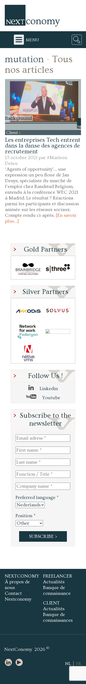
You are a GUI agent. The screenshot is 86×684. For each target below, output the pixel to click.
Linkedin (48, 388)
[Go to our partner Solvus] (58, 311)
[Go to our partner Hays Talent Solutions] (58, 332)
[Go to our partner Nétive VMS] (28, 352)
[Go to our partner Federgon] (28, 332)
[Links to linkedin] (9, 663)
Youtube (50, 397)
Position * (25, 515)
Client (12, 132)
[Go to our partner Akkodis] (28, 311)
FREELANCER (57, 576)
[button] (43, 104)
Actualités (53, 582)
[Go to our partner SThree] (58, 268)
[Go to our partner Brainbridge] (28, 268)
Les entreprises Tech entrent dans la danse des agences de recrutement (43, 146)
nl (68, 663)
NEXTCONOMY (22, 576)
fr (78, 663)
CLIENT (51, 603)
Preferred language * (37, 497)
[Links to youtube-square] (20, 663)
